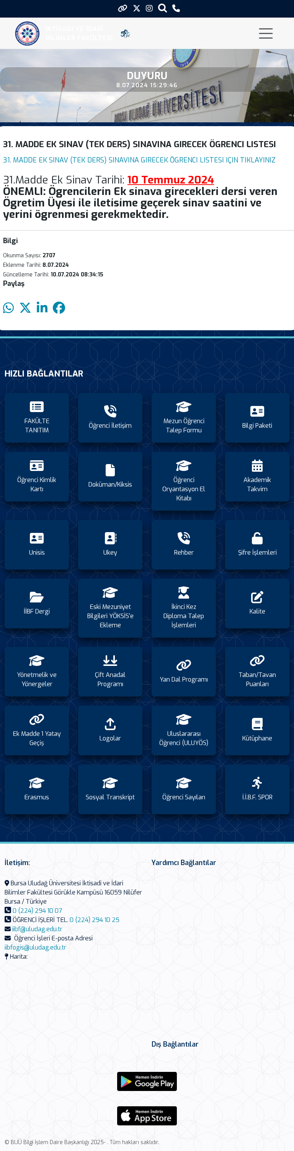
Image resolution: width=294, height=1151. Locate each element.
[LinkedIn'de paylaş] (42, 308)
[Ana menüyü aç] (266, 33)
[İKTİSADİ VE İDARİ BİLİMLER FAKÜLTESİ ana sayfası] (27, 33)
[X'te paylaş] (25, 308)
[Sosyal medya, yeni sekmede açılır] (136, 8)
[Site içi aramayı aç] (162, 8)
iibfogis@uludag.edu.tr (35, 947)
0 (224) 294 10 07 (37, 911)
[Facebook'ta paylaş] (59, 308)
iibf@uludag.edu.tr (37, 929)
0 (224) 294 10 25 (94, 920)
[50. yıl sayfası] (125, 33)
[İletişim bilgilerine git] (176, 8)
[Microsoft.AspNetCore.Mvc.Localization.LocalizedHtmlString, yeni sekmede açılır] (147, 1081)
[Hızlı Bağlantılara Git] (122, 8)
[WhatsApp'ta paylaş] (8, 308)
